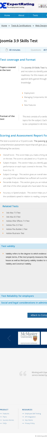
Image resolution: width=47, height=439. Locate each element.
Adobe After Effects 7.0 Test (17, 221)
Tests (35, 15)
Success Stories (8, 420)
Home (7, 15)
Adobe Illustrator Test (15, 233)
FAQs (5, 423)
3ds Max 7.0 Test (13, 212)
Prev (9, 338)
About (21, 15)
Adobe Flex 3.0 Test (14, 225)
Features (6, 413)
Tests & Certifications (21, 25)
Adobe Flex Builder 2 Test (16, 229)
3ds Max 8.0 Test (13, 217)
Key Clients (29, 420)
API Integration (30, 417)
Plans (5, 417)
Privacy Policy (30, 423)
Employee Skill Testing (33, 413)
